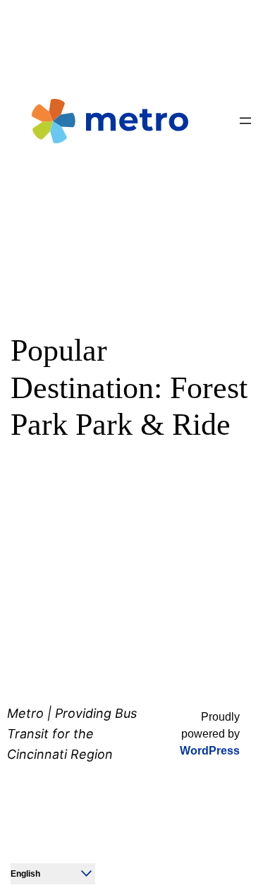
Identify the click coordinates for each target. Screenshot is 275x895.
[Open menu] (245, 120)
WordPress (210, 751)
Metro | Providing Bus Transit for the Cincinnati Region (72, 734)
